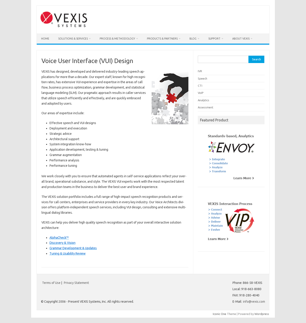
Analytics (203, 100)
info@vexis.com (254, 301)
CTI (200, 85)
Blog (193, 38)
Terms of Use (51, 283)
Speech (202, 78)
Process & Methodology (117, 38)
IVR (200, 71)
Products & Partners (162, 38)
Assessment (205, 107)
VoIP (201, 92)
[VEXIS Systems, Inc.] (64, 26)
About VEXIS (241, 38)
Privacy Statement (76, 283)
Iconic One (219, 313)
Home (45, 38)
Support (214, 38)
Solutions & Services (73, 38)
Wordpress (261, 313)
